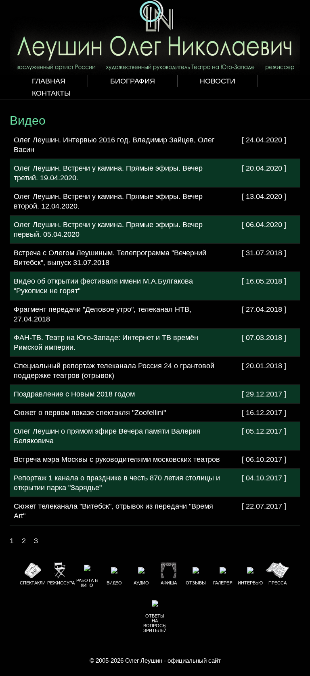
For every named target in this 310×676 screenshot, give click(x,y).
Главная (48, 81)
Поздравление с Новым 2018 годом (74, 394)
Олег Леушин (143, 660)
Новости (217, 81)
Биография (132, 81)
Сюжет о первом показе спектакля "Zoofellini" (90, 413)
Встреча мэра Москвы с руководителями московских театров (117, 459)
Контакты (51, 93)
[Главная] (155, 37)
